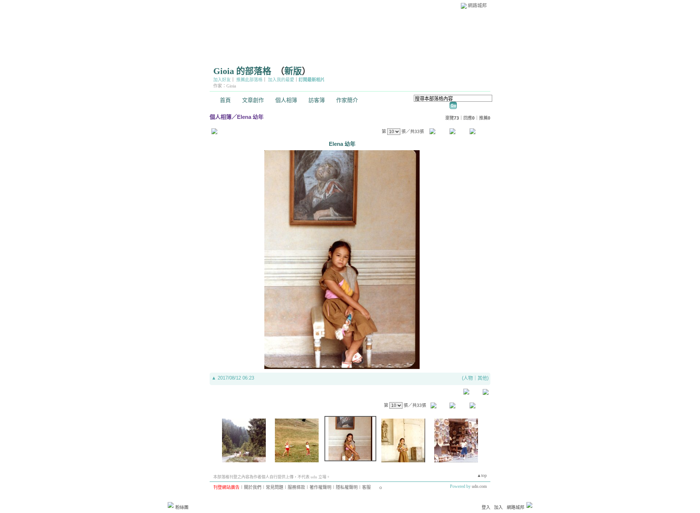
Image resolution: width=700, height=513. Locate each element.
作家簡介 (347, 100)
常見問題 (274, 487)
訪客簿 (316, 100)
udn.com (479, 486)
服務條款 (296, 487)
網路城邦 (477, 5)
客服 (366, 487)
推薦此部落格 (249, 79)
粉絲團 (181, 507)
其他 (482, 378)
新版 (293, 71)
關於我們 (252, 487)
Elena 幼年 (250, 117)
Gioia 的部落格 (242, 71)
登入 (486, 507)
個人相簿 (286, 100)
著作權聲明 (320, 487)
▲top (482, 475)
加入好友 (222, 79)
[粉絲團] (171, 505)
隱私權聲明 (347, 487)
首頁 (225, 100)
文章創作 (253, 100)
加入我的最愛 (281, 79)
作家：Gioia (224, 86)
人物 (468, 378)
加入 (498, 507)
